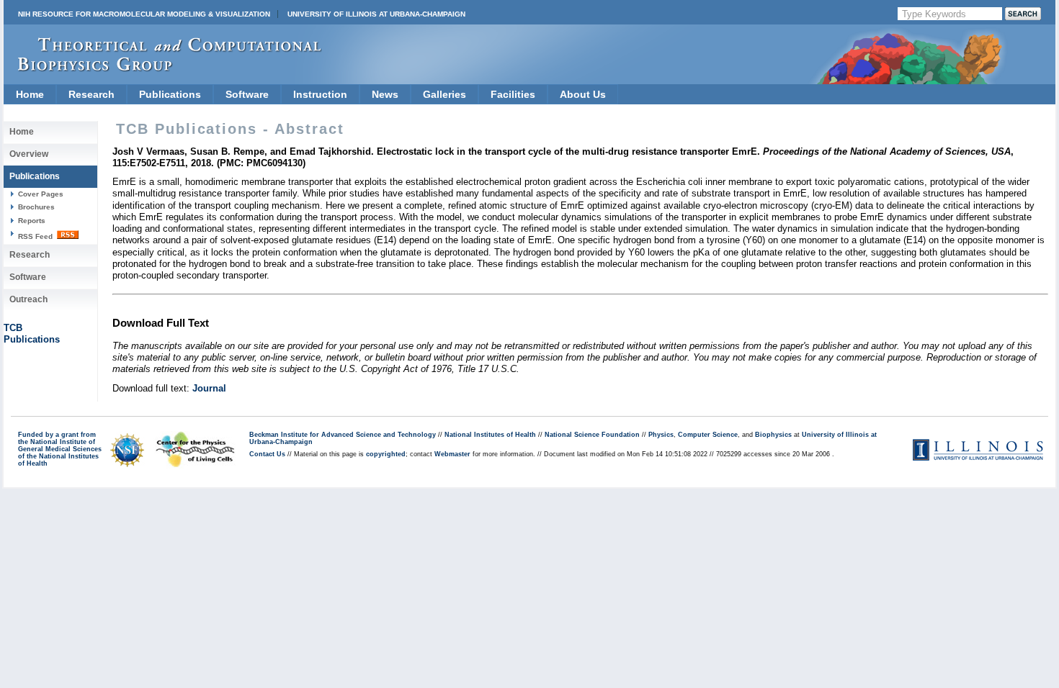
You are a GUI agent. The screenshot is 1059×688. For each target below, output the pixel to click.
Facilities (513, 94)
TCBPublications (32, 333)
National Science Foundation (592, 434)
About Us (583, 94)
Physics (661, 434)
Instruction (320, 94)
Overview (28, 154)
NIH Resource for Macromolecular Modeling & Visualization (144, 14)
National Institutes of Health (490, 434)
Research (91, 94)
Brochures (36, 207)
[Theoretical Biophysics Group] (163, 68)
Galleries (444, 94)
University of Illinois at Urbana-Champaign (376, 14)
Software (247, 94)
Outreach (28, 299)
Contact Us (267, 454)
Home (30, 94)
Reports (31, 221)
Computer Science (708, 434)
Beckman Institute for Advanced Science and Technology (342, 434)
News (385, 94)
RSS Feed (36, 236)
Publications (170, 94)
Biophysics (773, 434)
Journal (209, 388)
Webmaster (452, 454)
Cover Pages (40, 194)
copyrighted (386, 454)
